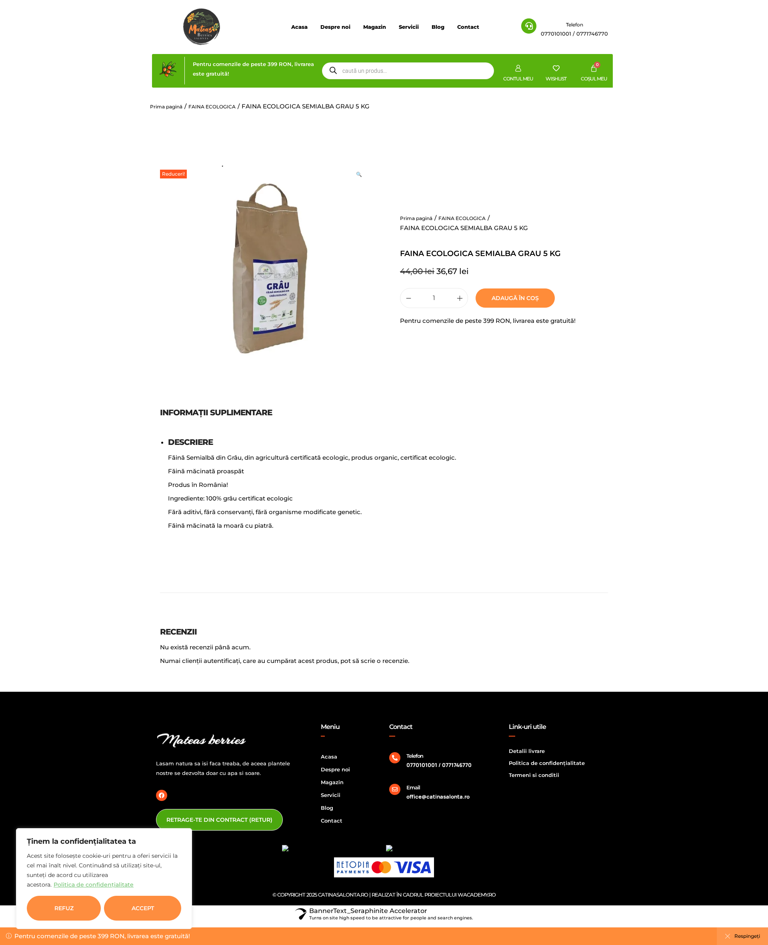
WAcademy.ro (477, 894)
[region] (104, 878)
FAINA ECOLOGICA (212, 107)
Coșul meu (594, 79)
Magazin (374, 27)
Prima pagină (166, 107)
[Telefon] (394, 757)
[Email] (394, 789)
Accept (143, 908)
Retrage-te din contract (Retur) (219, 819)
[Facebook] (161, 795)
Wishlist (556, 79)
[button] (360, 174)
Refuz (64, 908)
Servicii (409, 27)
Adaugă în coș (515, 298)
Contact (468, 27)
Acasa (299, 27)
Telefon (574, 25)
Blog (438, 27)
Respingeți (747, 936)
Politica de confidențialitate (94, 884)
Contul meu (518, 79)
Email (413, 787)
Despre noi (335, 27)
